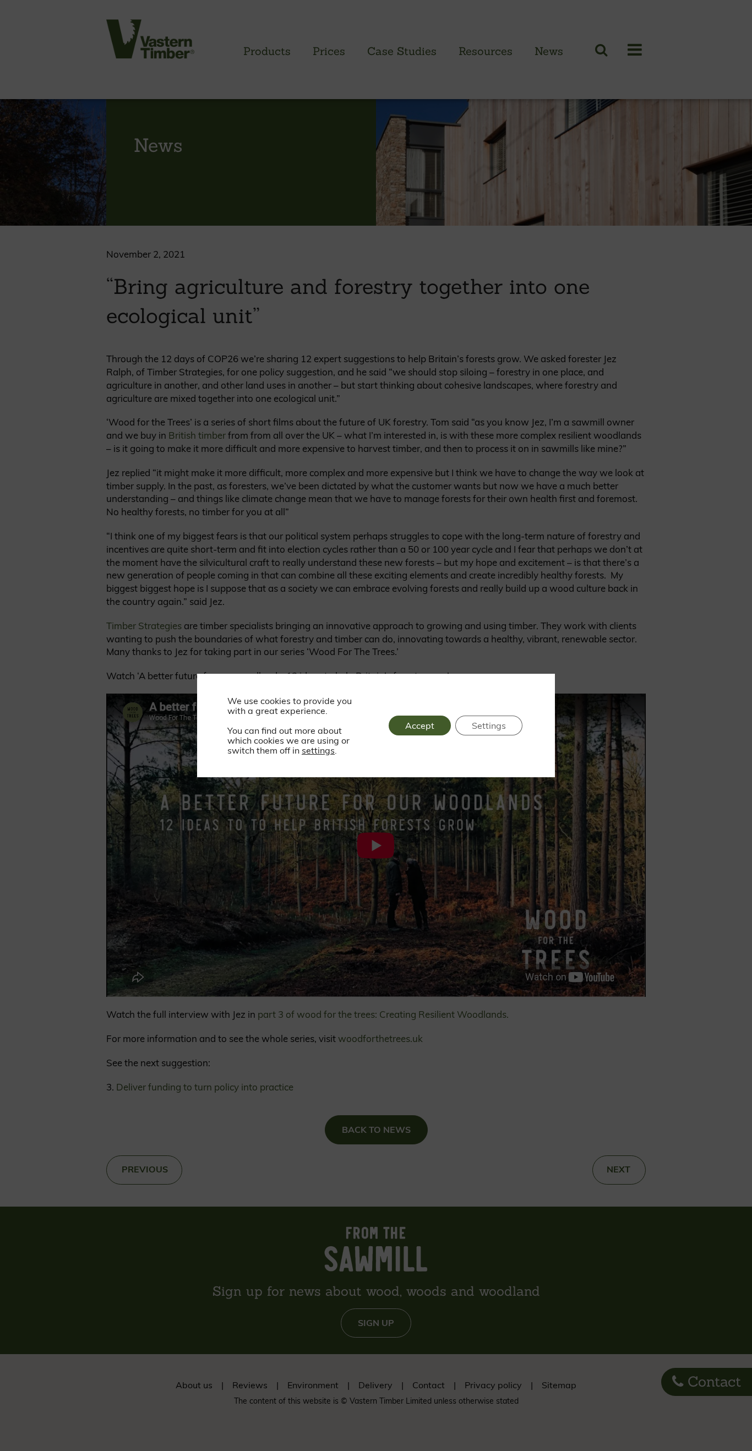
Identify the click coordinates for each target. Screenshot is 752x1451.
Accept (419, 725)
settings (318, 750)
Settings (489, 725)
